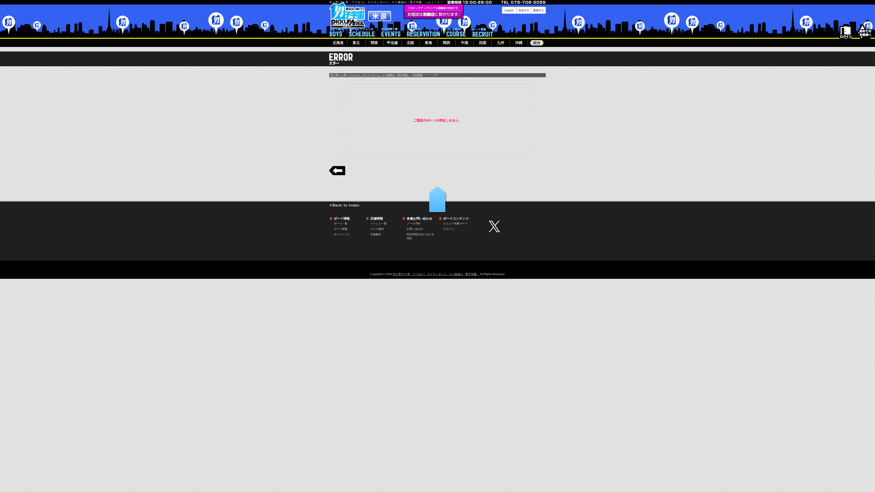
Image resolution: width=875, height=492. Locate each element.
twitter (516, 226)
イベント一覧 (391, 32)
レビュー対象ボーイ (455, 223)
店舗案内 (375, 234)
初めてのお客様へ (865, 32)
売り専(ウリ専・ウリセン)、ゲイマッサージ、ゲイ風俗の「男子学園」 (370, 75)
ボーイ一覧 (340, 223)
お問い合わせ (415, 229)
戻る (337, 170)
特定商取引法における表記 (420, 234)
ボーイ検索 (340, 229)
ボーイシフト (362, 32)
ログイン (845, 32)
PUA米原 (418, 75)
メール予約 (423, 32)
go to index (344, 205)
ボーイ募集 (482, 32)
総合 (536, 43)
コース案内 (456, 32)
